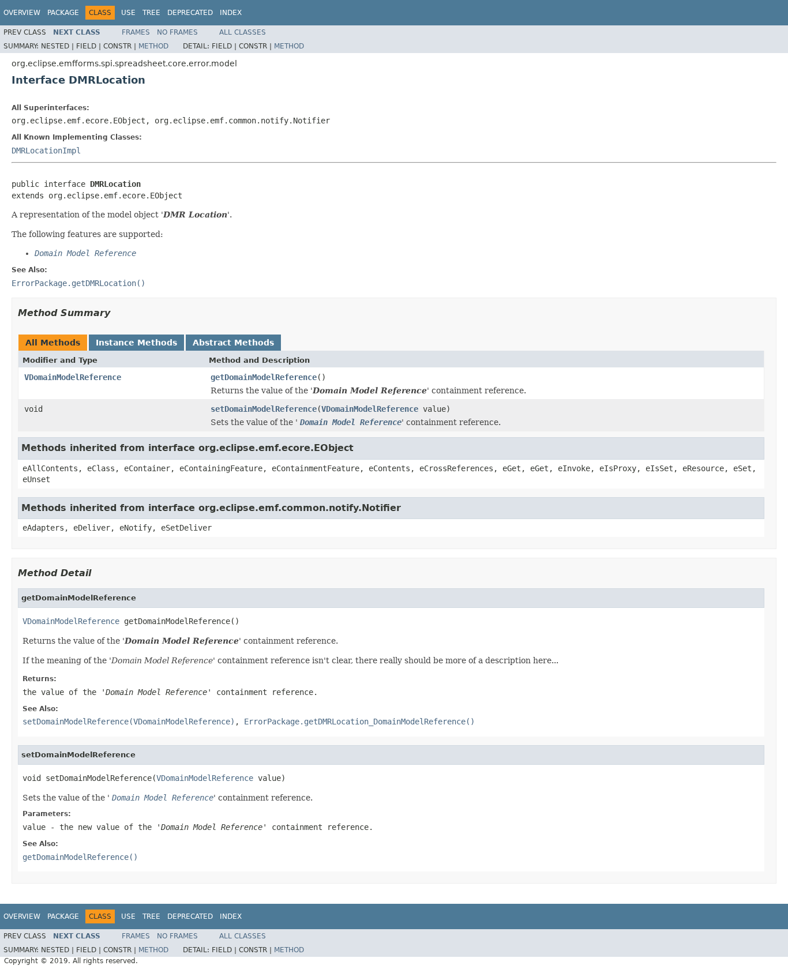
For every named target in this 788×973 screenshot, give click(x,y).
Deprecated (190, 13)
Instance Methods (136, 342)
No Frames (177, 32)
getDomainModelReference (264, 377)
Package (63, 13)
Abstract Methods (233, 342)
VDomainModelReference (72, 377)
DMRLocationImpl (46, 150)
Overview (21, 13)
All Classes (242, 32)
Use (128, 13)
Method (153, 46)
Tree (151, 13)
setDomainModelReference (264, 409)
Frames (136, 32)
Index (231, 13)
